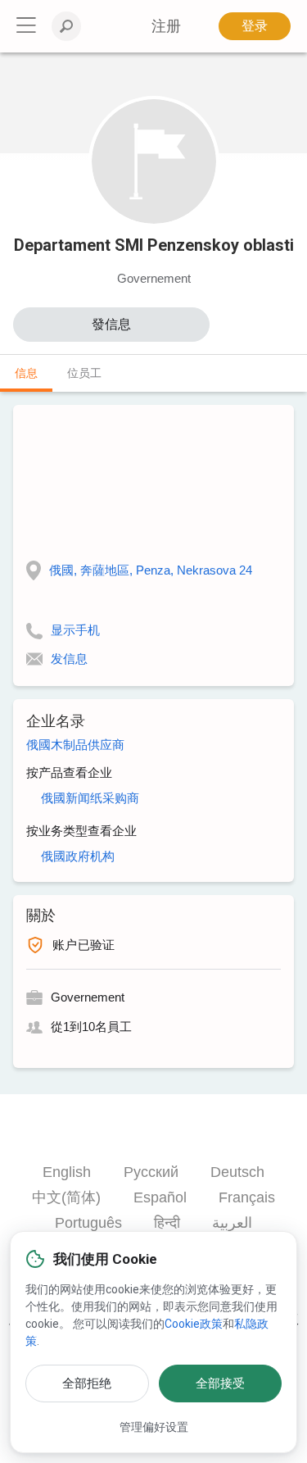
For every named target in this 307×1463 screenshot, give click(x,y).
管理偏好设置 (154, 1426)
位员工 (84, 372)
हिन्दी (167, 1223)
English (67, 1172)
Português (88, 1223)
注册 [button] (166, 26)
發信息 (111, 324)
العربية (232, 1223)
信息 (26, 372)
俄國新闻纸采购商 (90, 798)
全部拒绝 (86, 1383)
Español (160, 1197)
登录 (255, 26)
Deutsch (237, 1172)
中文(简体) (66, 1197)
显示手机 (75, 630)
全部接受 (220, 1383)
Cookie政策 (194, 1323)
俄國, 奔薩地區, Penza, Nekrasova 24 (150, 570)
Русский (151, 1172)
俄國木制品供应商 (75, 745)
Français (247, 1197)
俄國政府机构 (78, 856)
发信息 (69, 659)
